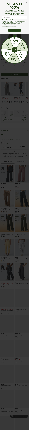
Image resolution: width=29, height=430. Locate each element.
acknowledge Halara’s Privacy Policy (9, 26)
